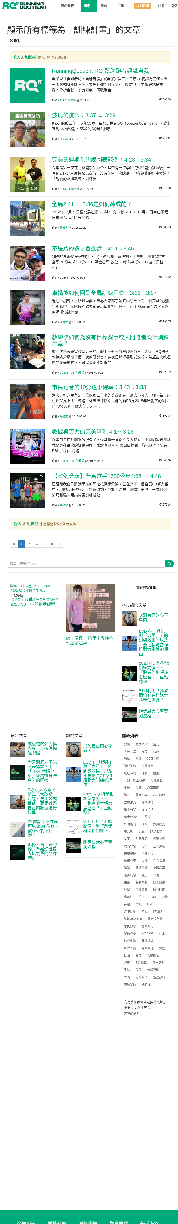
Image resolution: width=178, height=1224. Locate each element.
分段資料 (153, 969)
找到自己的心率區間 (153, 617)
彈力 (139, 955)
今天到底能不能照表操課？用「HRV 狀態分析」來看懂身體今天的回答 (42, 771)
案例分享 (130, 926)
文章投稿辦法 (133, 1013)
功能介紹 (130, 846)
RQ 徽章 (141, 962)
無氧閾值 (148, 948)
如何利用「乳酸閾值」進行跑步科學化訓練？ (153, 695)
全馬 (156, 744)
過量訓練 (159, 977)
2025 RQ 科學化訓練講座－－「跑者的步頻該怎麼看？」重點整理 (154, 672)
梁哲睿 (64, 322)
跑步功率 (130, 875)
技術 (127, 882)
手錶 (127, 969)
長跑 (153, 897)
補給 (127, 904)
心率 (145, 846)
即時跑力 (130, 824)
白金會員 (159, 860)
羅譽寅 (64, 227)
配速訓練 (142, 867)
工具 (121, 6)
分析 (127, 744)
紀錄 (142, 831)
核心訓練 (130, 940)
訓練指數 (148, 766)
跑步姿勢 (156, 831)
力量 (165, 897)
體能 (127, 795)
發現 (88, 6)
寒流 (127, 977)
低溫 (127, 955)
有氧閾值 (130, 984)
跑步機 (146, 984)
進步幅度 (130, 911)
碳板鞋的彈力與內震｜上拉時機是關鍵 (42, 748)
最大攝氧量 (155, 919)
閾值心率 (130, 933)
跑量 (127, 867)
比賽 (156, 751)
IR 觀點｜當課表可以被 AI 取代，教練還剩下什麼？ (43, 829)
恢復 (145, 860)
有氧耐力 (148, 926)
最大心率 (142, 795)
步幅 (145, 911)
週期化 (157, 773)
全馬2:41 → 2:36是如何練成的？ (92, 204)
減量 (162, 948)
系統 (127, 787)
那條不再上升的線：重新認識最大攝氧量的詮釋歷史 (42, 851)
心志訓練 (159, 795)
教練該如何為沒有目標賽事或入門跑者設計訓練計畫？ (110, 340)
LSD (150, 904)
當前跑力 (130, 802)
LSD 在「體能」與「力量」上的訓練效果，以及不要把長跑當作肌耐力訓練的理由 (154, 643)
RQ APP (147, 933)
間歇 (145, 824)
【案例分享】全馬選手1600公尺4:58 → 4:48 (106, 476)
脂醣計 (128, 897)
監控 (148, 817)
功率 (127, 838)
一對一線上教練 (134, 780)
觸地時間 (148, 802)
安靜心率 (159, 867)
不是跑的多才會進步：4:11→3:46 (93, 248)
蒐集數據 (130, 853)
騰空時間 (159, 889)
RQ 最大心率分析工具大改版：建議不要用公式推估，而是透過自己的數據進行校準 (42, 801)
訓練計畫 (130, 751)
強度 (145, 875)
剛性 (162, 933)
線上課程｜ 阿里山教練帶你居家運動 (89, 640)
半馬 (156, 875)
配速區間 (130, 773)
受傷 (139, 969)
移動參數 (142, 882)
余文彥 (64, 139)
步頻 (139, 787)
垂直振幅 (159, 846)
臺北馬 (128, 831)
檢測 (142, 897)
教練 (127, 758)
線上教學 (130, 809)
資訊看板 (68, 6)
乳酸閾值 (153, 955)
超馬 (127, 962)
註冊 (161, 6)
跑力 (145, 751)
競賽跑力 (159, 824)
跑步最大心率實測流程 (153, 713)
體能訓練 (130, 766)
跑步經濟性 (131, 817)
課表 (145, 773)
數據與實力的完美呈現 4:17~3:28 (93, 432)
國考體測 (159, 962)
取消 (16, 41)
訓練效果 (142, 889)
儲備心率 (130, 860)
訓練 (104, 6)
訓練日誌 (148, 853)
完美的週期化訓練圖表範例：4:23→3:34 (101, 160)
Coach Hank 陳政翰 (72, 372)
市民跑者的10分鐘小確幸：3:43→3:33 (99, 387)
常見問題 (142, 838)
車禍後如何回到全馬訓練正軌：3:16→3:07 (104, 293)
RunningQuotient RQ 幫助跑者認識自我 (100, 71)
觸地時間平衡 (133, 919)
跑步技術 (142, 744)
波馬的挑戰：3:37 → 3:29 (83, 115)
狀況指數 (153, 758)
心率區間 (153, 787)
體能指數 (157, 780)
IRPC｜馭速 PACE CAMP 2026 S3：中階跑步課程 (34, 602)
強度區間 (148, 809)
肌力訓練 (159, 882)
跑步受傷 (142, 977)
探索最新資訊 (146, 587)
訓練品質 (130, 948)
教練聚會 (148, 940)
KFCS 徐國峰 (68, 100)
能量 (127, 889)
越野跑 (157, 911)
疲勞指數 (159, 838)
